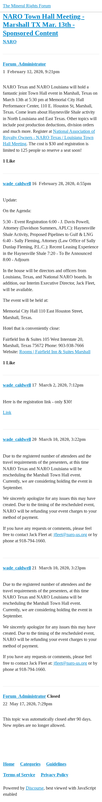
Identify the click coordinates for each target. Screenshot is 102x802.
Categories (30, 764)
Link (7, 412)
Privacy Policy (54, 774)
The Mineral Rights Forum (27, 5)
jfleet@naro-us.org (70, 534)
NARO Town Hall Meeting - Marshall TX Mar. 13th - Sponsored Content (43, 24)
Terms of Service (19, 774)
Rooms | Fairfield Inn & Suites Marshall (54, 351)
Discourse (35, 788)
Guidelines (56, 764)
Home (8, 764)
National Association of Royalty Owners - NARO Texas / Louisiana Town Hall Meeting (49, 137)
